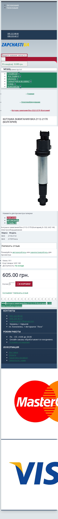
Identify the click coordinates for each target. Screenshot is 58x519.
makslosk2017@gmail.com (22, 321)
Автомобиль (13, 220)
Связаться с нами (17, 360)
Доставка (13, 352)
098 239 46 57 (16, 318)
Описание (11, 218)
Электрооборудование (11, 306)
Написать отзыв (20, 292)
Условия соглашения (20, 342)
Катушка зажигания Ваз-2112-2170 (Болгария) (26, 303)
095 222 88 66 (16, 316)
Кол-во (6, 284)
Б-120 (49, 303)
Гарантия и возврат (18, 357)
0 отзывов (7, 292)
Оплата (12, 355)
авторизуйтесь (19, 252)
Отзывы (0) (12, 223)
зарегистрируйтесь (39, 252)
